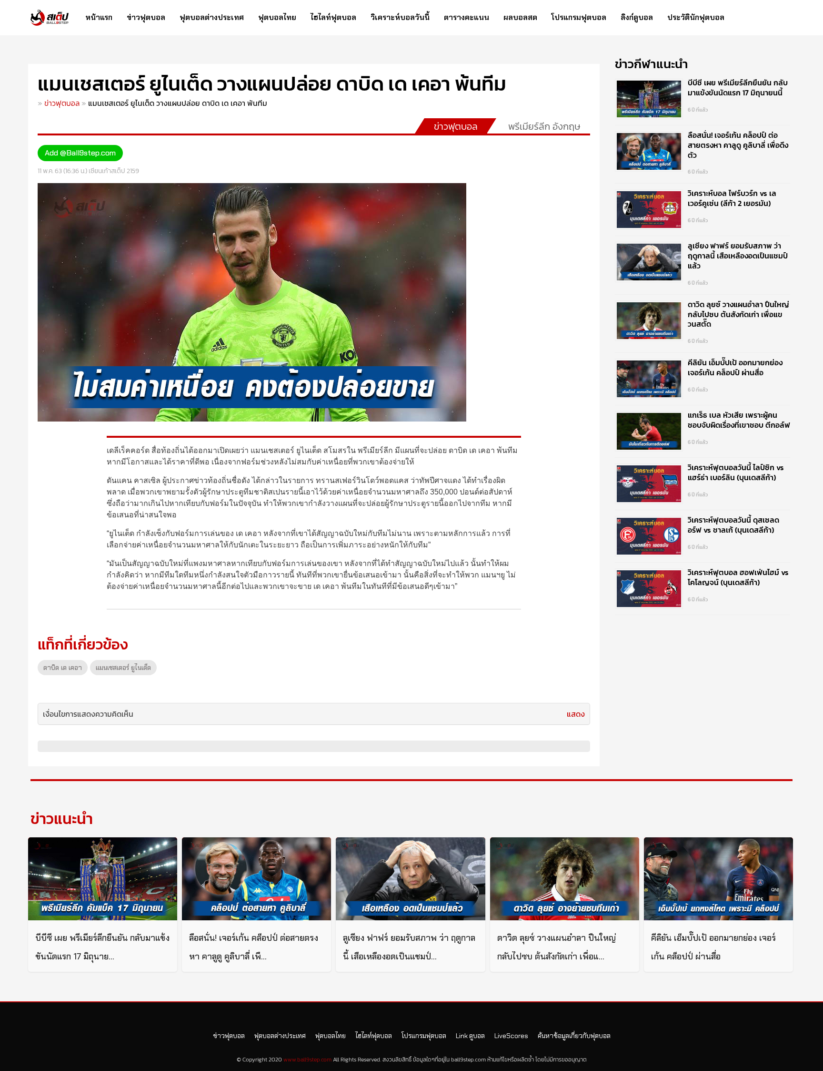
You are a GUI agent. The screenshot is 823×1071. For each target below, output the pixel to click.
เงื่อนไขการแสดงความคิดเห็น (88, 714)
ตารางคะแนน (466, 17)
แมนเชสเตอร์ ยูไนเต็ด (123, 667)
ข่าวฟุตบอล (146, 17)
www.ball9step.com (307, 1059)
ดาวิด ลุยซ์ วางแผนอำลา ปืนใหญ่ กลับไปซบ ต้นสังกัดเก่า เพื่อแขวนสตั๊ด (738, 314)
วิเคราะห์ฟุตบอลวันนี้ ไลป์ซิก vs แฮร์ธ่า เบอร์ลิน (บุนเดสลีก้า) (736, 472)
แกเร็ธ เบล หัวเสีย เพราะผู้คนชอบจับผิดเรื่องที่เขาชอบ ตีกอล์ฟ (739, 420)
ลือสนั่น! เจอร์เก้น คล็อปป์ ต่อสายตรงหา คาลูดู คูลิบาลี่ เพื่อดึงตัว (738, 145)
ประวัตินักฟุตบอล (695, 17)
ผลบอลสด (520, 17)
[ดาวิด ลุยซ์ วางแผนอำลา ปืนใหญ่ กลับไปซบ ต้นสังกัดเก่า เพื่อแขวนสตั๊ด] (564, 878)
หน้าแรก (98, 17)
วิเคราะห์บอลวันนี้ (400, 17)
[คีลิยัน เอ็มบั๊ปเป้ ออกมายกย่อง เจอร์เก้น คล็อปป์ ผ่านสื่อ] (718, 878)
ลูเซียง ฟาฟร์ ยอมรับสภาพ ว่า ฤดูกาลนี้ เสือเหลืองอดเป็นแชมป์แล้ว (738, 255)
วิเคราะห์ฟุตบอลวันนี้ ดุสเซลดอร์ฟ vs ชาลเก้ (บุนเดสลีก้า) (733, 525)
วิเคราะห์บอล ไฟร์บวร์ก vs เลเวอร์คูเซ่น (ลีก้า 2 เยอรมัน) (732, 198)
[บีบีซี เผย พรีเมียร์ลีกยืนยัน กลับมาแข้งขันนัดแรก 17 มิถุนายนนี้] (102, 878)
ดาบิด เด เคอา (62, 667)
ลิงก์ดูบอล (637, 17)
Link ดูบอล (470, 1035)
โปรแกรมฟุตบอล (579, 17)
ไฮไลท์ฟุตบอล (333, 17)
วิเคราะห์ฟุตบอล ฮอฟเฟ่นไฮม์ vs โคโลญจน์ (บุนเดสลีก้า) (738, 577)
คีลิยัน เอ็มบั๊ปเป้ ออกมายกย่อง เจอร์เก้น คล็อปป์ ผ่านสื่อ (735, 367)
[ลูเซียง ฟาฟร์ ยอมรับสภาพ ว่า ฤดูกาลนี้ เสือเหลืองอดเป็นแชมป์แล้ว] (410, 878)
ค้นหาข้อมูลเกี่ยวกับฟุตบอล (574, 1035)
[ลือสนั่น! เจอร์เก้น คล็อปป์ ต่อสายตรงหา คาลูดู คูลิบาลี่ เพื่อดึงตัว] (256, 878)
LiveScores (511, 1035)
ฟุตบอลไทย (277, 17)
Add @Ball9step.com (80, 153)
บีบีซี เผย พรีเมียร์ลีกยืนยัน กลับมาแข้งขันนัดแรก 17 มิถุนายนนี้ (738, 87)
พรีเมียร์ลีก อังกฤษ (544, 126)
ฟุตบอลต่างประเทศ (212, 17)
